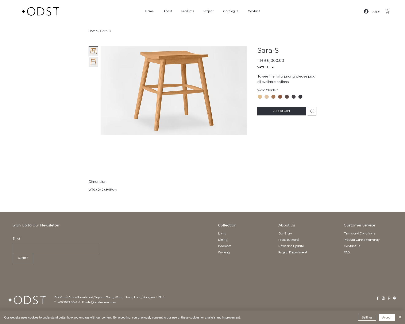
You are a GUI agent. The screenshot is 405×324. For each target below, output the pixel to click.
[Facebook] (377, 298)
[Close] (399, 317)
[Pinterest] (389, 298)
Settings (367, 317)
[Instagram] (383, 298)
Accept (386, 317)
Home (93, 31)
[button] (168, 11)
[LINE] (395, 298)
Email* (17, 238)
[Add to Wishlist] (312, 111)
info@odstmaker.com (100, 302)
